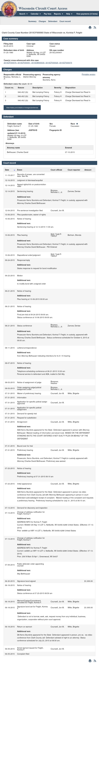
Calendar (35, 13)
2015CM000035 (37, 62)
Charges (42, 21)
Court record (65, 21)
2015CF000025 (52, 62)
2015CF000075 (65, 62)
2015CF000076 (10, 62)
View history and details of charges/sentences (22, 107)
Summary (32, 21)
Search (22, 13)
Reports (57, 13)
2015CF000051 (24, 62)
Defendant (52, 21)
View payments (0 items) (87, 13)
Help (68, 13)
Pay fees (47, 13)
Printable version (88, 74)
